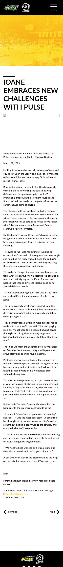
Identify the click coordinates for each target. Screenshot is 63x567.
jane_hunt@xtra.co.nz (17, 494)
